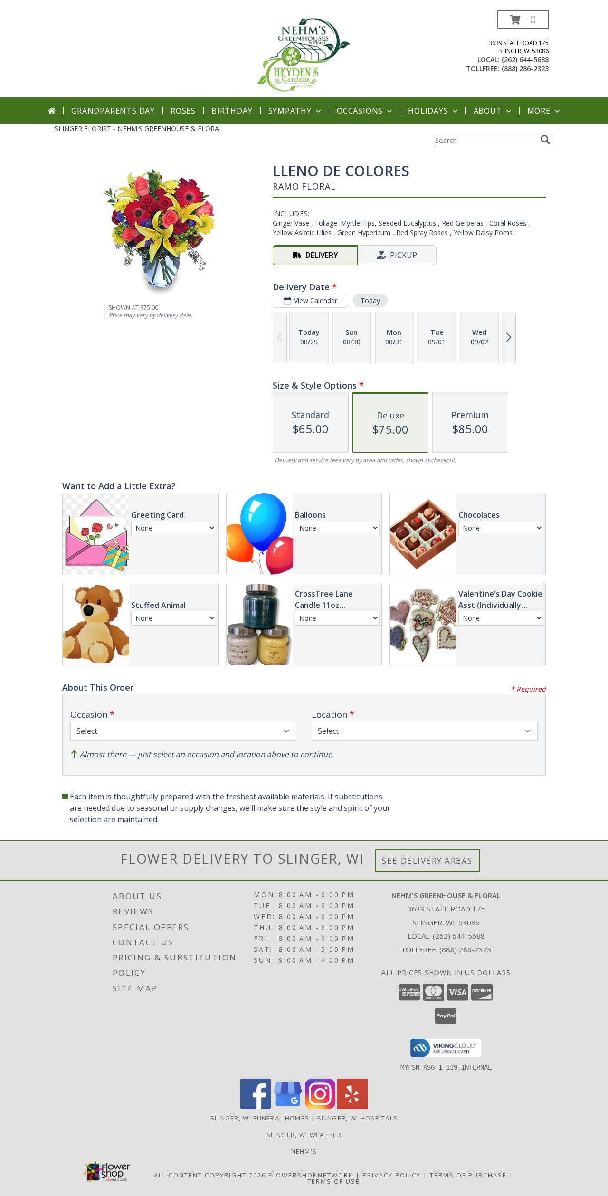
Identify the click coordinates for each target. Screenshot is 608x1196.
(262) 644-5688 (525, 59)
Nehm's (304, 1151)
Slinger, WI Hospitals (357, 1118)
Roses (183, 110)
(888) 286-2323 (525, 68)
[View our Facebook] (255, 1106)
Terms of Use (333, 1181)
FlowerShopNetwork (310, 1175)
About (488, 110)
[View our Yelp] (352, 1106)
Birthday (231, 110)
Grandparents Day (113, 110)
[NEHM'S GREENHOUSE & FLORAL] (304, 53)
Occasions (360, 110)
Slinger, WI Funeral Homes (260, 1118)
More (539, 110)
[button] (523, 19)
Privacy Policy (391, 1175)
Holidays (428, 110)
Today (370, 300)
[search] (545, 139)
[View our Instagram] (320, 1106)
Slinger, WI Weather (304, 1134)
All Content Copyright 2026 (210, 1175)
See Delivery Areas (427, 860)
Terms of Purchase (468, 1175)
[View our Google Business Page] (288, 1106)
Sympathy (290, 110)
